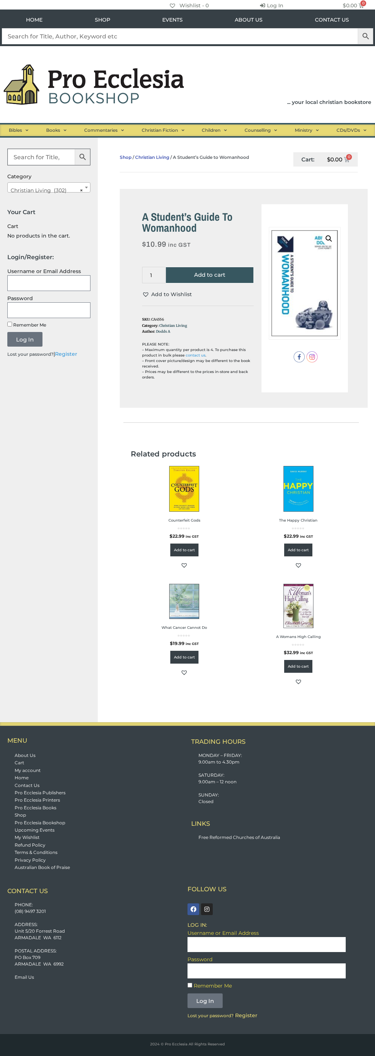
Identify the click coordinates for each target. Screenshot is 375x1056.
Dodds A (163, 331)
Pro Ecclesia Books (35, 807)
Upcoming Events (35, 830)
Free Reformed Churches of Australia (239, 837)
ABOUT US (249, 19)
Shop (125, 157)
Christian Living (152, 157)
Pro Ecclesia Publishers (40, 792)
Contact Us (27, 785)
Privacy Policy (30, 860)
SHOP (102, 19)
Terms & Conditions (36, 852)
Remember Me (29, 325)
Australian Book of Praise (42, 867)
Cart (19, 762)
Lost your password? (30, 354)
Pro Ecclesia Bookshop (40, 822)
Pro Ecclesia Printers (37, 800)
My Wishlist (27, 837)
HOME (34, 19)
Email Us (24, 977)
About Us (25, 755)
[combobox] (48, 187)
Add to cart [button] (184, 550)
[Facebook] (193, 909)
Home (22, 777)
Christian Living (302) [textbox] (47, 190)
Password (20, 298)
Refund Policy (30, 845)
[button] (167, 294)
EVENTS (172, 19)
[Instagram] (207, 909)
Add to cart (209, 274)
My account (28, 770)
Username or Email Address (44, 271)
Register (66, 354)
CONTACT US (332, 19)
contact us (195, 355)
